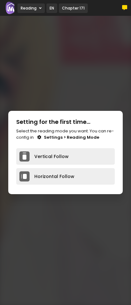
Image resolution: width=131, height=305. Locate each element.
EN (52, 8)
